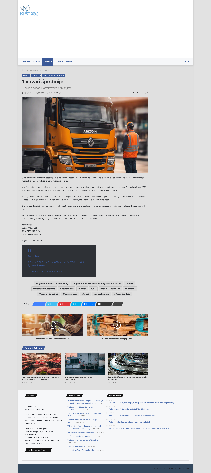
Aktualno (47, 62)
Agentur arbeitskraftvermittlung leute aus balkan (97, 283)
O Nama (58, 62)
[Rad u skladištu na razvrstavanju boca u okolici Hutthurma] (128, 364)
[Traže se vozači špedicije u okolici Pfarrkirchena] (84, 364)
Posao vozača (70, 294)
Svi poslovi (60, 75)
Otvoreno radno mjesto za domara (80, 432)
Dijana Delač (28, 93)
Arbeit (130, 283)
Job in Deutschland (111, 289)
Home (25, 70)
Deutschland (67, 289)
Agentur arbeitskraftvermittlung (52, 283)
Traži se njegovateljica (76, 446)
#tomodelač (79, 262)
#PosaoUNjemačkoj (57, 262)
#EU (70, 262)
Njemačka (33, 70)
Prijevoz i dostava (49, 75)
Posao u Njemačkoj (49, 294)
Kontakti (69, 62)
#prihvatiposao (36, 265)
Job (94, 289)
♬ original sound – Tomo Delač (45, 271)
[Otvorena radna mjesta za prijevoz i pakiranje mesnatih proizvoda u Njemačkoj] (41, 364)
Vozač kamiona (102, 294)
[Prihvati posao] (29, 10)
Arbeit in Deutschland (45, 289)
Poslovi (36, 62)
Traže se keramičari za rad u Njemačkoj (82, 440)
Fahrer (83, 289)
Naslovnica (26, 62)
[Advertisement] (105, 40)
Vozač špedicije (123, 294)
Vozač (86, 294)
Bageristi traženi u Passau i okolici (80, 450)
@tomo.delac (33, 256)
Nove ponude (36, 75)
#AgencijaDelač (36, 262)
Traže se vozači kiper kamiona (79, 436)
